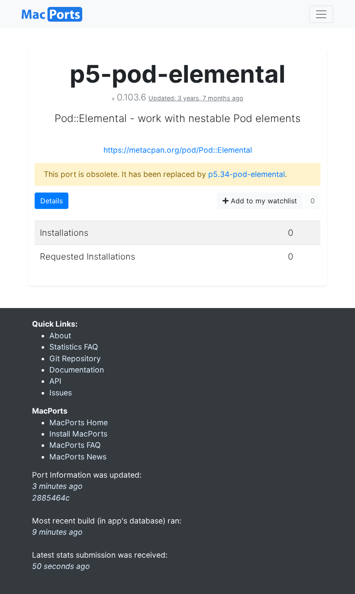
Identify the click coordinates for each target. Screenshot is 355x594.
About (60, 335)
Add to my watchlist (263, 200)
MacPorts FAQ (74, 445)
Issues (60, 392)
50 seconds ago (61, 566)
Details (51, 200)
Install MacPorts (78, 433)
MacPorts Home (78, 422)
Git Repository (75, 358)
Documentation (76, 369)
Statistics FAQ (73, 346)
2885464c (51, 497)
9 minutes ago (57, 531)
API (55, 380)
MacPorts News (77, 456)
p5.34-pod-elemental (246, 174)
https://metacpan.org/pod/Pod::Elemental (177, 149)
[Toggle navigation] (321, 14)
